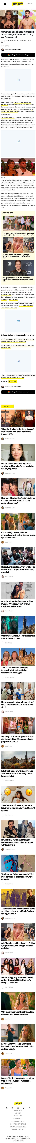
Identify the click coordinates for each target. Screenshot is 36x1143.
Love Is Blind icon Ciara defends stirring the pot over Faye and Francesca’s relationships (17, 1081)
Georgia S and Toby (22, 297)
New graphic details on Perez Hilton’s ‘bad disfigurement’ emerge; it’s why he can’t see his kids (18, 279)
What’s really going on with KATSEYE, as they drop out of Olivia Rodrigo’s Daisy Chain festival (17, 980)
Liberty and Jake (6, 295)
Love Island (12, 381)
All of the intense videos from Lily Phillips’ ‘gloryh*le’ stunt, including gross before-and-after (17, 256)
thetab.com (15, 1136)
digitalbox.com (19, 1140)
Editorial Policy (18, 1121)
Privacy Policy (18, 1129)
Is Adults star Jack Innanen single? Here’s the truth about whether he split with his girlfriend (17, 842)
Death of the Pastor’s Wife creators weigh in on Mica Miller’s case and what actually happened (17, 466)
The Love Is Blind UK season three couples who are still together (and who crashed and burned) (18, 234)
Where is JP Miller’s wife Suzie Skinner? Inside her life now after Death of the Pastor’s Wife (17, 431)
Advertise (18, 1118)
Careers (18, 1116)
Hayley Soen (8, 49)
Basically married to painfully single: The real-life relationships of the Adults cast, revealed (18, 569)
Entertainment (17, 49)
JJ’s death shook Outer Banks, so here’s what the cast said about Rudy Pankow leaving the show (18, 911)
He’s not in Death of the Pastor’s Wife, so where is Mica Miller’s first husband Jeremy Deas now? (18, 500)
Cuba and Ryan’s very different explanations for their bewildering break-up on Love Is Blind (18, 535)
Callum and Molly (9, 297)
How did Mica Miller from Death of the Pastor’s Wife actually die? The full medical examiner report (17, 604)
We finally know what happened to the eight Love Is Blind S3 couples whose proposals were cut (17, 739)
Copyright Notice (18, 1124)
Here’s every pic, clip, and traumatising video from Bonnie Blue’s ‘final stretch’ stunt (17, 704)
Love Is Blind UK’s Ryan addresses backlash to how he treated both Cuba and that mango (17, 1046)
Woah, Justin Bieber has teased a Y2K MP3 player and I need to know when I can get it (17, 877)
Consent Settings (18, 1127)
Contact (18, 1110)
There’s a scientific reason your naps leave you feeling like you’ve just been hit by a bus (18, 808)
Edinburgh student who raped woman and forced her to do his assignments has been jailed (17, 773)
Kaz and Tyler (13, 299)
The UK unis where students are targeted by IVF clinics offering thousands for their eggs (14, 670)
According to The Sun (7, 118)
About (18, 1113)
